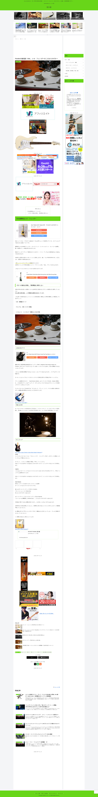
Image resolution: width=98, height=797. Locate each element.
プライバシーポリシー (53, 793)
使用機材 (45, 652)
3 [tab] (50, 34)
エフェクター (25, 652)
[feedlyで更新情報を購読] (38, 664)
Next (83, 27)
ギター (29, 652)
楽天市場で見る (39, 230)
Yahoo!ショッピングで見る (39, 235)
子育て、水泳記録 (44, 793)
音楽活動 (50, 652)
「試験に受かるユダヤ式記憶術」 (46, 613)
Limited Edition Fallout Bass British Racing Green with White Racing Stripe (41, 274)
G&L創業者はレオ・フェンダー (34, 211)
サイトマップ (60, 793)
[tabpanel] (20, 27)
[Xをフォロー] (35, 664)
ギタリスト (40, 652)
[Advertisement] (37, 48)
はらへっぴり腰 (74, 92)
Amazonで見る (39, 232)
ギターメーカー (34, 652)
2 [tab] (49, 34)
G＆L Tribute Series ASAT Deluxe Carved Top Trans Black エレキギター (41, 354)
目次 (36, 208)
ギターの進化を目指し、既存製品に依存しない (38, 213)
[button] (43, 657)
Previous (14, 27)
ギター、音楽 (18, 652)
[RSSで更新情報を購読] (40, 664)
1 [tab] (47, 34)
